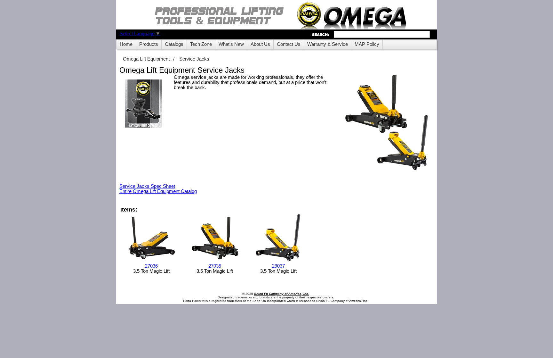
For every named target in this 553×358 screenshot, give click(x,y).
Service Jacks (194, 59)
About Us (260, 44)
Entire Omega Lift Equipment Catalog (158, 191)
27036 (151, 266)
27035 (214, 266)
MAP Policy (367, 44)
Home (126, 44)
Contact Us (289, 44)
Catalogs (174, 44)
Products (148, 44)
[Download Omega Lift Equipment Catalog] (143, 104)
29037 (278, 266)
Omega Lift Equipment (146, 59)
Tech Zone (201, 44)
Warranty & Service (327, 44)
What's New (231, 44)
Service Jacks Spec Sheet (147, 186)
